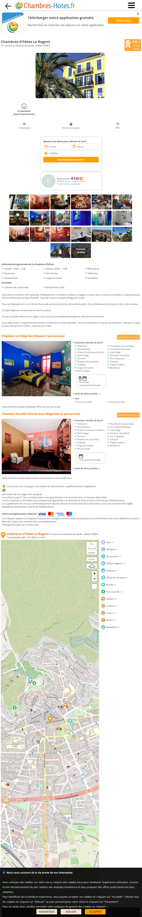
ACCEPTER (95, 911)
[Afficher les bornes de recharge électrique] (91, 566)
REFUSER (71, 911)
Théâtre (110, 598)
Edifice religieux (114, 563)
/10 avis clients (136, 44)
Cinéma (110, 605)
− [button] (94, 579)
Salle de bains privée (86, 393)
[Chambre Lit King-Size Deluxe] (36, 395)
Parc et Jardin (113, 591)
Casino (109, 612)
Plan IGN (92, 548)
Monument (112, 556)
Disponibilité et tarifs (128, 337)
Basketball (111, 627)
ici (107, 906)
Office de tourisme (115, 577)
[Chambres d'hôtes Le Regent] (70, 97)
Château (110, 570)
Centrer (91, 559)
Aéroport (111, 549)
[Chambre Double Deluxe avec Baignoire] (36, 473)
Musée (109, 584)
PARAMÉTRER (47, 911)
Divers (109, 620)
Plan (92, 544)
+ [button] (94, 573)
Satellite (91, 552)
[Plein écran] (94, 586)
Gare (108, 542)
